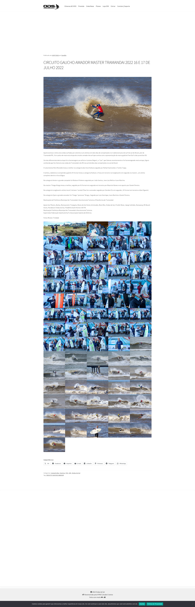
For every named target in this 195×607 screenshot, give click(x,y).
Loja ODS (106, 6)
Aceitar (142, 604)
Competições (55, 473)
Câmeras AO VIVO (70, 6)
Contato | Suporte (123, 6)
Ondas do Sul (76, 473)
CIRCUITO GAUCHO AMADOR (55, 475)
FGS (67, 473)
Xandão (63, 55)
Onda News (90, 6)
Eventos (62, 473)
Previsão (81, 6)
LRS (70, 473)
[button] (54, 228)
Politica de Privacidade (154, 604)
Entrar (113, 6)
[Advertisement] (97, 33)
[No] (192, 604)
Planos (98, 6)
